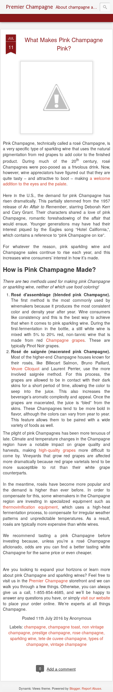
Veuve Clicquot (25, 368)
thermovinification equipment (30, 507)
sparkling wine (23, 638)
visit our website (95, 598)
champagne (35, 627)
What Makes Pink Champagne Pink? (64, 43)
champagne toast (64, 627)
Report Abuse (91, 688)
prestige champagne (51, 632)
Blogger (75, 688)
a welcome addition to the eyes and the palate (56, 181)
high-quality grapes (57, 450)
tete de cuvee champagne (62, 638)
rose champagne (87, 632)
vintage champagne (68, 644)
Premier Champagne (48, 580)
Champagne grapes (65, 340)
